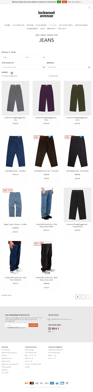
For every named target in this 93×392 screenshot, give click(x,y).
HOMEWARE (32, 29)
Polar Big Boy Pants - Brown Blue (77, 171)
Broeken (50, 35)
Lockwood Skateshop (10, 76)
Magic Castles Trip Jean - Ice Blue (15, 224)
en (53, 328)
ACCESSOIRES (66, 25)
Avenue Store (54, 76)
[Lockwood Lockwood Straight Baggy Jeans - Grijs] (15, 98)
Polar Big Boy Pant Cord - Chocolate (46, 171)
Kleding (43, 35)
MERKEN (51, 29)
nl (49, 328)
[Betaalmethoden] (26, 382)
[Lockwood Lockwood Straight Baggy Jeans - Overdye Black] (77, 205)
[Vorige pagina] (78, 297)
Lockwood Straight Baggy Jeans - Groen (77, 119)
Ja (59, 2)
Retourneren (6, 361)
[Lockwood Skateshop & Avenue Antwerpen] (46, 13)
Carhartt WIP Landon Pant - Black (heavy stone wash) (46, 279)
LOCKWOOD (18, 25)
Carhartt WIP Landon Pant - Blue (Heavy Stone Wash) (46, 225)
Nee (64, 2)
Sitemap (4, 370)
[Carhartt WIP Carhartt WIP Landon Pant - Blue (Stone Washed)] (15, 258)
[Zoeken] (89, 7)
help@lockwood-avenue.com (61, 319)
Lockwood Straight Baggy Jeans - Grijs (15, 119)
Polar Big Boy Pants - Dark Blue (15, 171)
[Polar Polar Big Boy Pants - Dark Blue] (15, 151)
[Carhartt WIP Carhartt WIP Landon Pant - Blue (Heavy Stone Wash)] (46, 205)
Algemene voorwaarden (10, 364)
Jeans (56, 35)
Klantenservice (7, 358)
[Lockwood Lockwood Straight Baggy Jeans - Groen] (77, 98)
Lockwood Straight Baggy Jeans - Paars (46, 119)
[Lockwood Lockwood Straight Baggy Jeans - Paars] (46, 98)
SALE (42, 29)
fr (57, 328)
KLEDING (53, 25)
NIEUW (30, 25)
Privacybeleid (6, 367)
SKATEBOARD (81, 25)
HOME (7, 25)
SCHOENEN (41, 25)
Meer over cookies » (74, 2)
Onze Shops (6, 350)
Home (37, 35)
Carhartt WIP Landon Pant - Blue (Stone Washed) (15, 279)
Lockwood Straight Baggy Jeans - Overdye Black (77, 225)
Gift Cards (5, 373)
